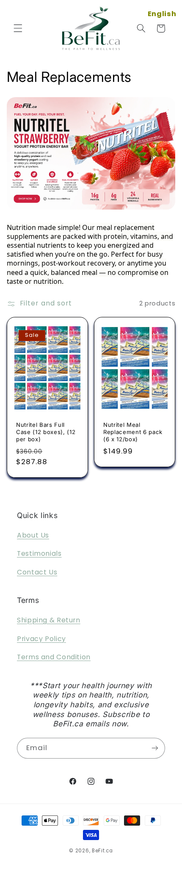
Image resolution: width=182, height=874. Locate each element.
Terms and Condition (54, 657)
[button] (18, 28)
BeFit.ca (102, 850)
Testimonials (39, 553)
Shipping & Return (48, 620)
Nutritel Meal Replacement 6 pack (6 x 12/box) (133, 432)
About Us (33, 535)
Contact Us (37, 572)
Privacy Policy (41, 639)
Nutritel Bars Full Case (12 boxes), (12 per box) (45, 432)
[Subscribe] (155, 748)
